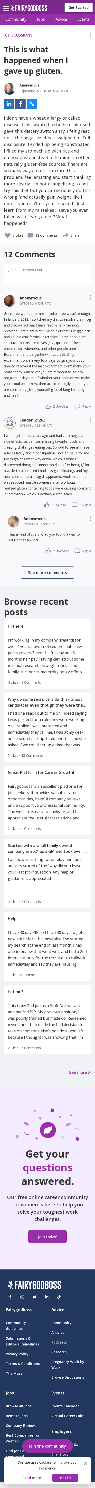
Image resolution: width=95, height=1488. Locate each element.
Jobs (41, 19)
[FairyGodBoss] (34, 1286)
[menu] (6, 4)
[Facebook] (10, 1297)
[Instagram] (22, 1297)
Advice (61, 19)
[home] (28, 9)
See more (78, 1072)
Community (15, 19)
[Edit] (90, 36)
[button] (90, 36)
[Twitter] (34, 1297)
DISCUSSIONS (20, 35)
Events (83, 19)
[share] (66, 234)
